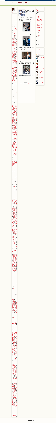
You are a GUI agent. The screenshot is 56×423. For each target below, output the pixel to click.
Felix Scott (15, 122)
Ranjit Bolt (14, 317)
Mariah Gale (14, 241)
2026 (37, 13)
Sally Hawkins (14, 345)
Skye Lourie (15, 366)
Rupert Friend (15, 341)
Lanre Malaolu (15, 217)
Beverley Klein (13, 60)
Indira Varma (13, 153)
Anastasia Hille (13, 33)
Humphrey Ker (21, 83)
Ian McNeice (16, 150)
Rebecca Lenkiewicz (14, 319)
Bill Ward (15, 62)
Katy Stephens (14, 212)
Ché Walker (13, 82)
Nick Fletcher (15, 285)
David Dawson (15, 96)
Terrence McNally (14, 383)
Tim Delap (14, 389)
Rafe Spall (13, 316)
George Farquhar (15, 131)
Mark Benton (15, 243)
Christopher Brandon (14, 78)
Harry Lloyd (13, 140)
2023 (37, 37)
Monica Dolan (14, 274)
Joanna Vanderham (14, 176)
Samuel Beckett (14, 350)
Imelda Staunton (14, 151)
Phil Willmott (15, 308)
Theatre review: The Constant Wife (39, 26)
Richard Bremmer (14, 321)
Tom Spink (15, 401)
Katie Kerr (14, 210)
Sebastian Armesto (15, 355)
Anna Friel (15, 39)
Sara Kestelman (15, 351)
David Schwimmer (13, 100)
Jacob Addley (14, 158)
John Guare (13, 182)
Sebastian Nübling (13, 356)
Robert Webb (15, 333)
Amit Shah (13, 32)
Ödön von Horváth (14, 416)
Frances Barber (14, 125)
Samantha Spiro (14, 349)
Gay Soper (13, 130)
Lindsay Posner (14, 226)
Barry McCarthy (15, 52)
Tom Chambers (14, 396)
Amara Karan (13, 31)
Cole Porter (15, 86)
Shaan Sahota (27, 83)
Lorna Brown (13, 230)
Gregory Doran (15, 134)
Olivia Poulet (13, 294)
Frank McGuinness (14, 127)
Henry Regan (15, 146)
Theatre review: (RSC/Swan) (41, 72)
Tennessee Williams (14, 382)
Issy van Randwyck (14, 155)
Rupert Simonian (13, 342)
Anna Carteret (14, 38)
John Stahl (15, 186)
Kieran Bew (15, 214)
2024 (37, 36)
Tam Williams (13, 378)
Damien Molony (14, 89)
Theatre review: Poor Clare (39, 24)
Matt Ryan (15, 250)
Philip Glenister (13, 309)
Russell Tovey (14, 343)
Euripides (13, 120)
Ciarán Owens (14, 83)
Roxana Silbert (13, 339)
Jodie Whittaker (13, 177)
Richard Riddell (13, 326)
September (39, 17)
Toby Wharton (13, 393)
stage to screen (14, 415)
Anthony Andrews (14, 43)
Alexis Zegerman (15, 27)
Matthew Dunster (14, 251)
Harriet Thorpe (13, 138)
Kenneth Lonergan (15, 213)
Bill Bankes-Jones (14, 61)
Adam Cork (15, 16)
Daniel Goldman (14, 90)
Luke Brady (15, 235)
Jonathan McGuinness (14, 191)
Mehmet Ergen (14, 260)
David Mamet (15, 99)
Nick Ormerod (15, 286)
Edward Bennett (14, 112)
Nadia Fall (16, 275)
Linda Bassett (14, 225)
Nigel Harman (14, 288)
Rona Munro (15, 336)
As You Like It (14, 49)
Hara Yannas (13, 137)
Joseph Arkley (13, 195)
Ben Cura (14, 54)
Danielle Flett (15, 91)
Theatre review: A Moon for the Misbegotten (39, 29)
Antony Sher (13, 46)
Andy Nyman (15, 36)
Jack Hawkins (14, 157)
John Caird (14, 181)
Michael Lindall (15, 266)
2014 (37, 44)
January (38, 35)
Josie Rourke (15, 199)
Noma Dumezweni (14, 290)
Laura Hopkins (13, 219)
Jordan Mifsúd (13, 194)
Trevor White (15, 404)
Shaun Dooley (13, 357)
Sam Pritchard (13, 346)
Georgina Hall (13, 133)
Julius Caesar (13, 202)
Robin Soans (13, 334)
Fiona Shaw (16, 124)
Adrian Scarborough (14, 19)
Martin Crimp (14, 248)
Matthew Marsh (13, 253)
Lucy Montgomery (13, 234)
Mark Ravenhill (15, 246)
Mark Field (15, 244)
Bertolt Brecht (13, 59)
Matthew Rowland (13, 255)
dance (15, 414)
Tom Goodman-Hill (14, 397)
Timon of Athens (14, 391)
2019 (37, 40)
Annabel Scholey (13, 42)
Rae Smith (14, 315)
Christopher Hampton (13, 79)
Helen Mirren (15, 143)
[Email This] (24, 82)
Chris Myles (13, 77)
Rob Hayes (15, 328)
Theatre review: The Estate (39, 19)
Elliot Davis (16, 117)
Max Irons (15, 258)
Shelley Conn (29, 83)
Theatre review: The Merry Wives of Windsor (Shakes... (39, 23)
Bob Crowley (15, 64)
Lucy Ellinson (15, 233)
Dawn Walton (14, 101)
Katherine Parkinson (14, 208)
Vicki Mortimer (14, 407)
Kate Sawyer (14, 207)
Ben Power (13, 56)
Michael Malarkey (14, 267)
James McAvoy (13, 163)
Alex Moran (14, 24)
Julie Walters (16, 201)
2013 (37, 45)
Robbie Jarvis (14, 329)
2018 (37, 41)
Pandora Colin (13, 297)
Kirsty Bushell (13, 215)
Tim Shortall (15, 390)
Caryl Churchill (14, 70)
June (38, 31)
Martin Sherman (14, 249)
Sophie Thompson (14, 367)
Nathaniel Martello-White (14, 279)
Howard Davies (15, 149)
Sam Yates (15, 348)
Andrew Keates (14, 34)
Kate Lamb (14, 206)
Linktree (37, 10)
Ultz (16, 406)
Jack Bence (15, 156)
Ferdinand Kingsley (14, 123)
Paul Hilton (14, 301)
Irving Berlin (14, 154)
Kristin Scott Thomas (15, 216)
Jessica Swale (13, 174)
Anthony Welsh (14, 45)
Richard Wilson (15, 327)
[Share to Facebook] (26, 82)
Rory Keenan (13, 337)
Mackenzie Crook (14, 238)
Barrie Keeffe (15, 51)
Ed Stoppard (15, 111)
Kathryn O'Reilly (13, 209)
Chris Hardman (15, 76)
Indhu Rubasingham (14, 152)
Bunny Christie (14, 67)
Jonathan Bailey (14, 188)
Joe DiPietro (14, 178)
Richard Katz (14, 325)
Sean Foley (15, 354)
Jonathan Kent (13, 190)
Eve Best (16, 120)
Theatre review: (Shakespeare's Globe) (41, 74)
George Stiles (15, 132)
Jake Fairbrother (14, 159)
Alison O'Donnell (15, 28)
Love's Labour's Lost (14, 231)
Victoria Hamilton (14, 408)
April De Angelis (14, 47)
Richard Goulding (24, 83)
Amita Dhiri (16, 32)
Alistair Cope (13, 29)
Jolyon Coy (15, 187)
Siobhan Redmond (14, 365)
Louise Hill (13, 231)
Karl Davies (15, 204)
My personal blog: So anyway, (39, 8)
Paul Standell (13, 303)
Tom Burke (14, 395)
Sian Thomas (15, 358)
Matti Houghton (14, 257)
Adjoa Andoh (13, 18)
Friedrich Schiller (15, 129)
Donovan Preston (13, 108)
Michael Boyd (13, 262)
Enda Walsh (15, 119)
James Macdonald (14, 162)
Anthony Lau (13, 44)
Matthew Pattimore (14, 254)
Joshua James (14, 197)
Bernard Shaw (15, 58)
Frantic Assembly (14, 128)
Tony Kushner (13, 403)
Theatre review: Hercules (39, 25)
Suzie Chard (15, 377)
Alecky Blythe (14, 23)
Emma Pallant (13, 118)
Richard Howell (13, 324)
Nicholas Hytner (14, 283)
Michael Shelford (14, 268)
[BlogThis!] (25, 82)
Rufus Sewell (15, 340)
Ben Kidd (13, 55)
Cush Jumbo (13, 88)
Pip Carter (14, 311)
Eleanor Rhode (15, 114)
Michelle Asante (14, 270)
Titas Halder (13, 392)
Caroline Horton (13, 69)
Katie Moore (14, 211)
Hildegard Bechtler (14, 147)
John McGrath (16, 185)
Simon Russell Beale (14, 364)
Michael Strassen (14, 269)
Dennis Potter (14, 104)
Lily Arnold (16, 224)
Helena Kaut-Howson (15, 144)
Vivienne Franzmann (14, 409)
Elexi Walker (13, 115)
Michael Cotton (13, 263)
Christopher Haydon (14, 80)
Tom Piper (14, 400)
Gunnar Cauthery (14, 135)
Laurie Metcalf (14, 221)
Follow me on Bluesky (38, 9)
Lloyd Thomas (15, 229)
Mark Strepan (13, 247)
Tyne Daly (14, 406)
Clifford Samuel (15, 85)
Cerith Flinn (13, 72)
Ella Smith (13, 116)
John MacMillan (14, 184)
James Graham (13, 161)
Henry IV (13, 145)
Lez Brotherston (15, 223)
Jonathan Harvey (14, 189)
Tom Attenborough (14, 393)
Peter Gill (13, 306)
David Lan (13, 99)
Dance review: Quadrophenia (38, 30)
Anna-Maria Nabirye (14, 41)
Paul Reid (14, 302)
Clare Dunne (15, 84)
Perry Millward (13, 305)
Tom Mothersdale (14, 399)
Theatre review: (41, 68)
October (38, 16)
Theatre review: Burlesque (39, 20)
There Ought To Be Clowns (39, 54)
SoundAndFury (13, 368)
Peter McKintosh (14, 307)
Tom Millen (15, 398)
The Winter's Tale (14, 386)
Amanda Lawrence (15, 30)
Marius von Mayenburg (14, 242)
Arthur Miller (15, 48)
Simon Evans (13, 359)
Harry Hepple (15, 139)
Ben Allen (15, 53)
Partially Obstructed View (20, 3)
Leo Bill (13, 222)
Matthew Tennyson (15, 256)
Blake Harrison (14, 63)
